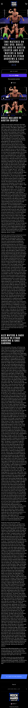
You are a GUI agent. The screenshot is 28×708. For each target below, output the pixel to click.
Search (14, 684)
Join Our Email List (14, 688)
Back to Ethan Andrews (15, 676)
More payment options (14, 79)
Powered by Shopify (14, 706)
